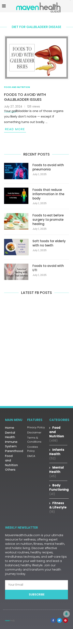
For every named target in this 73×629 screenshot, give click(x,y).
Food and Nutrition (11, 460)
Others (10, 469)
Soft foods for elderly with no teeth (49, 243)
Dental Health (10, 434)
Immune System (11, 444)
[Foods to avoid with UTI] (16, 272)
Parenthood (14, 451)
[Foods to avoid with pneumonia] (16, 171)
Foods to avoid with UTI (48, 268)
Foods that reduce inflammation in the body (48, 194)
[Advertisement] (36, 353)
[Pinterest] (65, 620)
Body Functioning (59, 489)
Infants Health (56, 454)
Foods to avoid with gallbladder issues (25, 97)
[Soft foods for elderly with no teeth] (16, 247)
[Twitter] (59, 620)
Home (9, 427)
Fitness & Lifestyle (58, 507)
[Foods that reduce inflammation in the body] (16, 196)
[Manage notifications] (66, 614)
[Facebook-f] (53, 620)
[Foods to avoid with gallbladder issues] (36, 57)
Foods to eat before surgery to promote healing (48, 219)
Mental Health (56, 471)
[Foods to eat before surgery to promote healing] (16, 221)
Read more (15, 129)
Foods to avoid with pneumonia (48, 167)
